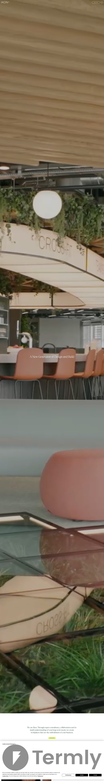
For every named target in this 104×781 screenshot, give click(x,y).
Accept (95, 775)
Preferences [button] (40, 776)
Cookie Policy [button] (5, 776)
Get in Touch (96, 2)
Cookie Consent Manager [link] (8, 744)
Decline (82, 775)
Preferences (68, 775)
